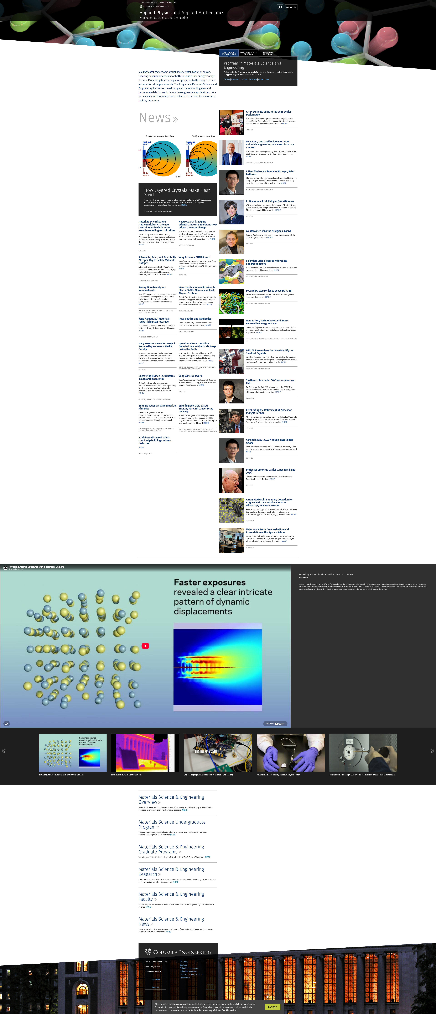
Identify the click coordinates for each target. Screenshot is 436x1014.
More (184, 205)
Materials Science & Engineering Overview (171, 799)
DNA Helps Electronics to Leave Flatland (268, 290)
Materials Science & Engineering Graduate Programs (171, 849)
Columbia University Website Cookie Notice (213, 1010)
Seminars (253, 79)
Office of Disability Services (191, 974)
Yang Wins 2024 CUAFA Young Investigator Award (269, 441)
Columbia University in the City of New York (158, 2)
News (158, 117)
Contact (183, 965)
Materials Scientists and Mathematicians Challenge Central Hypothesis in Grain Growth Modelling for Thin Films (157, 226)
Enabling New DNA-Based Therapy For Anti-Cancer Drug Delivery (196, 408)
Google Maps (156, 979)
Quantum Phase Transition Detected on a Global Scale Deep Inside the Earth (197, 346)
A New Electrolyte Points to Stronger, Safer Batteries (270, 173)
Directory (184, 961)
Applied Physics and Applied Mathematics (182, 12)
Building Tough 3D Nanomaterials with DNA (157, 407)
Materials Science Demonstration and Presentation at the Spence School (267, 531)
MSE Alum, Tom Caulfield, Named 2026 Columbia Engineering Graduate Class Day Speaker (270, 144)
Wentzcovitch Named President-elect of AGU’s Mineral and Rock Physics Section (197, 290)
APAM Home (263, 79)
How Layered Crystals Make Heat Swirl (177, 192)
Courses (244, 79)
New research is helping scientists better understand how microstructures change (198, 224)
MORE (184, 810)
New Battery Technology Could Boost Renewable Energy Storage (267, 322)
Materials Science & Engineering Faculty (171, 896)
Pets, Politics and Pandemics (195, 319)
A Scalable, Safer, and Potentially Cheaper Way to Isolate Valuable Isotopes (157, 260)
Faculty (227, 79)
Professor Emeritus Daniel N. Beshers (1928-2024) (271, 471)
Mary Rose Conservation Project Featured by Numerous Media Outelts (157, 346)
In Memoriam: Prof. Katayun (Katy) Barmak (270, 201)
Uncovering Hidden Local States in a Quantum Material (157, 377)
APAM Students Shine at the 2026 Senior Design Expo (268, 113)
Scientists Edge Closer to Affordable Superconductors (266, 262)
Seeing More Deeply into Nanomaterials (152, 289)
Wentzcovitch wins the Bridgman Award (268, 231)
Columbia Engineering (189, 968)
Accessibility (185, 977)
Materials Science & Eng (229, 53)
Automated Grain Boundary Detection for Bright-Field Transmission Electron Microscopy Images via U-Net (269, 502)
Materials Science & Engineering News (171, 921)
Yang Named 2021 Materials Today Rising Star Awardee (154, 320)
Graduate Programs (268, 53)
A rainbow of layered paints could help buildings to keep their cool (155, 440)
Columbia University (188, 971)
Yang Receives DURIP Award (194, 257)
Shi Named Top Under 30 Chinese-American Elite (270, 381)
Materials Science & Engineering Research (171, 871)
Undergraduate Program (248, 53)
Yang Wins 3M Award (190, 376)
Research (235, 79)
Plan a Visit (155, 987)
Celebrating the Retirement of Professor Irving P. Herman (269, 411)
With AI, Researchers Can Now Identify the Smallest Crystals (269, 352)
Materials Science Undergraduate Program (172, 824)
